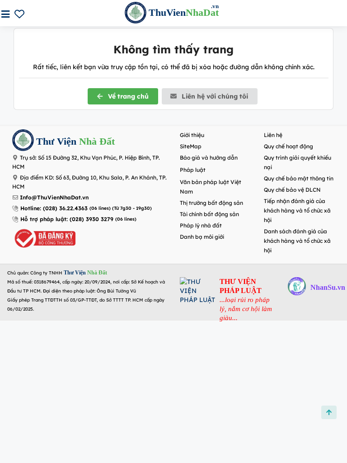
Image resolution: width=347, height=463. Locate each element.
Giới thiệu (192, 135)
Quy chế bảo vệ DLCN (292, 189)
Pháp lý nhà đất (201, 225)
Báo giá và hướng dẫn (209, 157)
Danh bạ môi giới (202, 236)
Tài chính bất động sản (209, 214)
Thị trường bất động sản (211, 202)
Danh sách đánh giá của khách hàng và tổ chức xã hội (297, 241)
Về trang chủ (127, 96)
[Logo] (23, 141)
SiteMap (191, 146)
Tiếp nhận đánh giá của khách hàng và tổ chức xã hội (297, 210)
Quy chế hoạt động (288, 146)
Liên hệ (273, 135)
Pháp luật (193, 169)
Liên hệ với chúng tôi (214, 96)
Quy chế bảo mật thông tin (298, 178)
